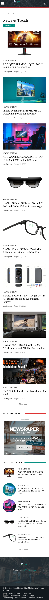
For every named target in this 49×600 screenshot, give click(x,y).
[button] (5, 595)
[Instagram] (24, 576)
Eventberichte (8, 25)
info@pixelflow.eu (29, 570)
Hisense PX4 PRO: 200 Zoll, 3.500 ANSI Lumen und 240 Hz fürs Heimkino (24, 346)
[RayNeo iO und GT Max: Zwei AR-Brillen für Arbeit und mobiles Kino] (24, 229)
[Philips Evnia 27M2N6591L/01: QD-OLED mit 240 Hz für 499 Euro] (24, 90)
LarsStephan (7, 72)
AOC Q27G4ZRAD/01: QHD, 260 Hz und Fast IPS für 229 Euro (30, 474)
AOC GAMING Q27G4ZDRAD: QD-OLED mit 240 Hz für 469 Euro (23, 158)
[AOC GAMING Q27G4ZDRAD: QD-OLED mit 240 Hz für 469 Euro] (24, 136)
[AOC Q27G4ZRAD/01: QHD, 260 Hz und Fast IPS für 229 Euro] (24, 44)
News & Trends (10, 61)
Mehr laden (23, 404)
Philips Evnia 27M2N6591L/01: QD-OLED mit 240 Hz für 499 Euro (22, 112)
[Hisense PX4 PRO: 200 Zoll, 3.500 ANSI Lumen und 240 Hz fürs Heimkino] (24, 325)
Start (4, 14)
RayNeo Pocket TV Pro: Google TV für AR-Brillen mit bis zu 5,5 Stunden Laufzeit (24, 298)
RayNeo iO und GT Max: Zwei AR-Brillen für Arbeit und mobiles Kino (22, 251)
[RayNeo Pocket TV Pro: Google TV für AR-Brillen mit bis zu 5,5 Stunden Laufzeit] (24, 275)
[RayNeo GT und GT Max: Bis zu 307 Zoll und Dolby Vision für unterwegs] (24, 183)
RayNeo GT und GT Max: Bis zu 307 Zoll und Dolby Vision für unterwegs (32, 523)
